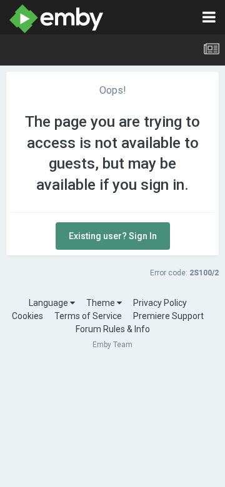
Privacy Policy (160, 303)
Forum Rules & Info (113, 329)
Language (49, 303)
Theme (101, 303)
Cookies (27, 316)
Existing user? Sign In (113, 236)
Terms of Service (88, 316)
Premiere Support (168, 316)
